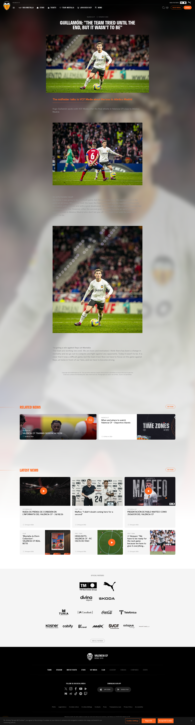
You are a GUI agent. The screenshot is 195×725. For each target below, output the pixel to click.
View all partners (97, 641)
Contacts (98, 707)
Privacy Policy (128, 707)
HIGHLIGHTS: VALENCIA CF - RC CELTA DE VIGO (83, 538)
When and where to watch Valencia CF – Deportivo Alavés (115, 421)
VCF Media (93, 670)
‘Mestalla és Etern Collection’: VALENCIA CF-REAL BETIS (31, 540)
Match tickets (72, 670)
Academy (113, 670)
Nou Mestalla (28, 7)
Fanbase (123, 670)
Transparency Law (115, 707)
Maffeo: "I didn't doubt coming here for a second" (94, 513)
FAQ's (54, 707)
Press (105, 707)
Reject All (148, 721)
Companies (134, 670)
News (99, 7)
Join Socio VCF (86, 7)
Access (187, 8)
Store (41, 7)
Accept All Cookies (165, 721)
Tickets (53, 7)
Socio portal (177, 8)
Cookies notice (74, 707)
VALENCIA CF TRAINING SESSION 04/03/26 (42, 433)
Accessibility (139, 707)
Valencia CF (26, 430)
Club (24, 533)
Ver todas (170, 407)
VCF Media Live (27, 509)
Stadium (59, 670)
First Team (78, 509)
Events (145, 670)
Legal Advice (62, 707)
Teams (49, 670)
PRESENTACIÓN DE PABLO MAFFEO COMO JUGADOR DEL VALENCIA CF (147, 513)
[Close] (191, 720)
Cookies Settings (86, 707)
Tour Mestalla (68, 7)
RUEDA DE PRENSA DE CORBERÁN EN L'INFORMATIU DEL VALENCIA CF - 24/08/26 (43, 513)
